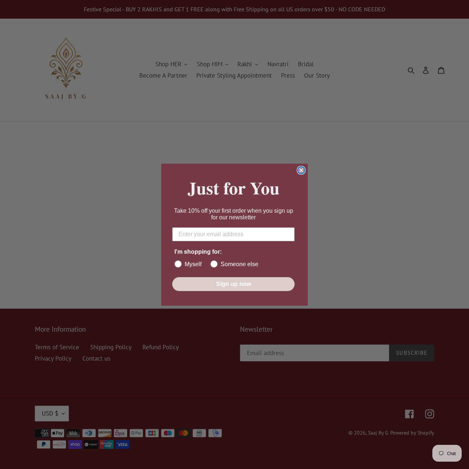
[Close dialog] (301, 170)
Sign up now (233, 284)
